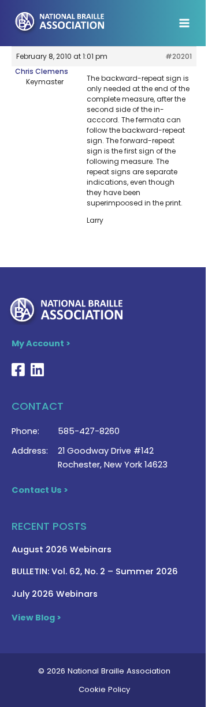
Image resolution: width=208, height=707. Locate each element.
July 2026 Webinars (55, 594)
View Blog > (36, 617)
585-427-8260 (89, 431)
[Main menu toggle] (184, 23)
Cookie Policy (104, 689)
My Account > (41, 343)
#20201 (178, 56)
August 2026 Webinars (62, 549)
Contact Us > (40, 490)
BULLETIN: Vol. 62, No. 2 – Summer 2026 (95, 571)
